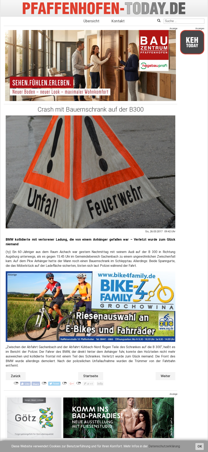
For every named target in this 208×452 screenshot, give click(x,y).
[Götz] (90, 417)
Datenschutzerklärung (164, 446)
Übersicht (91, 21)
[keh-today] (192, 42)
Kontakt (118, 21)
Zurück (16, 376)
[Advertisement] (192, 118)
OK (199, 446)
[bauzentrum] (90, 65)
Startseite (90, 376)
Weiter (165, 376)
